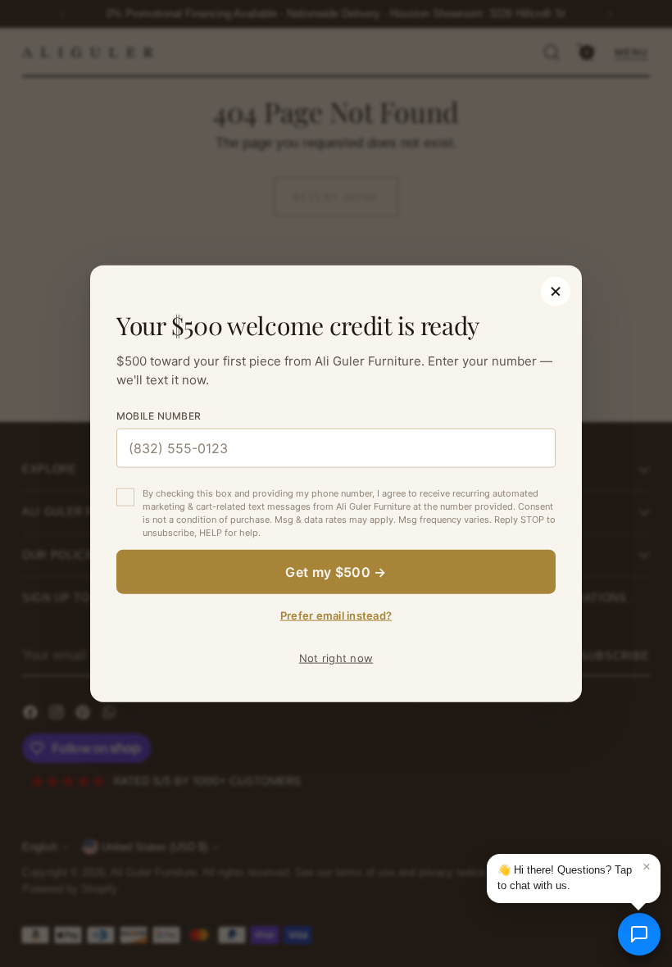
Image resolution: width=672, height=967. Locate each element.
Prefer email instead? (336, 614)
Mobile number (158, 416)
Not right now (336, 657)
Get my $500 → (335, 571)
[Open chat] (639, 934)
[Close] (555, 291)
